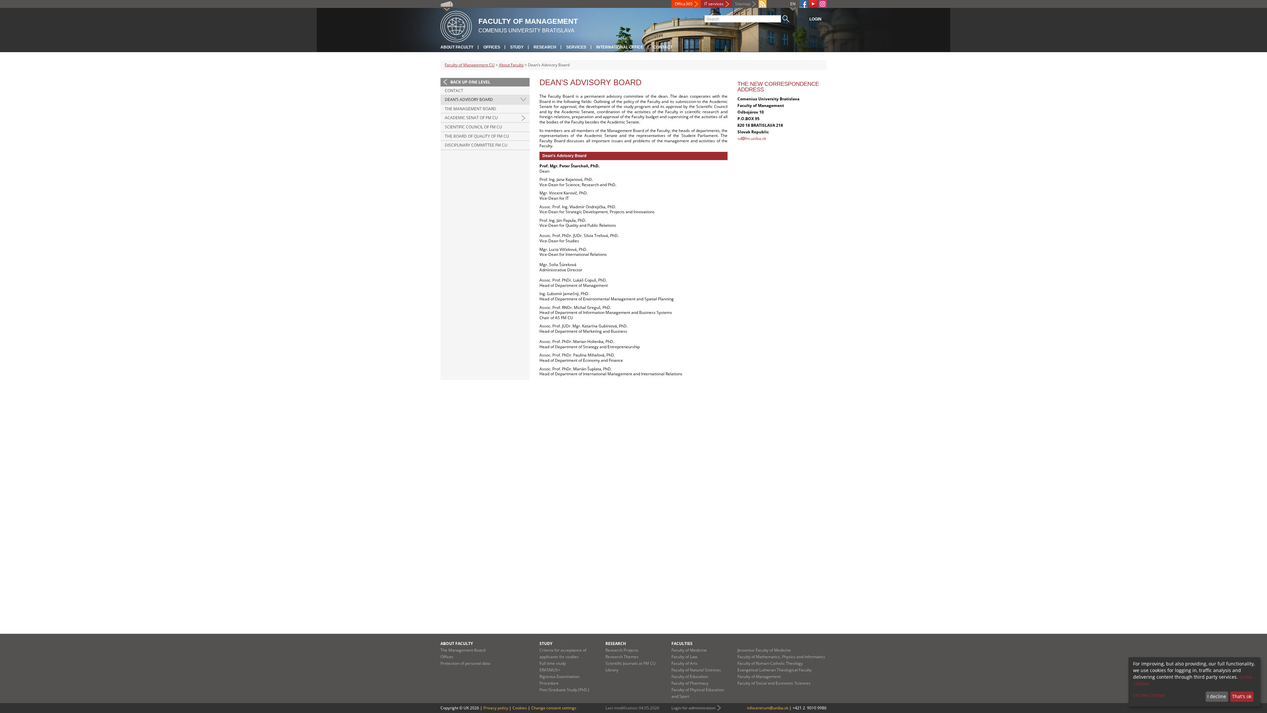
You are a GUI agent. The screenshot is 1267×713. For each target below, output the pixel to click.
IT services (714, 4)
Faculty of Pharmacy (689, 683)
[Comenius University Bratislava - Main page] (456, 25)
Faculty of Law (684, 657)
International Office (619, 47)
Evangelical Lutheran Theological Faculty (774, 670)
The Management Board (470, 109)
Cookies (519, 708)
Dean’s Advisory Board (469, 99)
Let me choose (1149, 695)
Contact (662, 47)
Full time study (552, 663)
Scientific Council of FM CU (473, 127)
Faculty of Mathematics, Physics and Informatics (781, 657)
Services (576, 47)
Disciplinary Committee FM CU (476, 145)
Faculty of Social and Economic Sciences (774, 683)
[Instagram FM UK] (823, 4)
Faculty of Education (689, 676)
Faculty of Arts (684, 663)
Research (545, 47)
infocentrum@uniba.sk (767, 708)
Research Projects (621, 650)
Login (815, 19)
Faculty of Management (759, 676)
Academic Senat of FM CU (471, 117)
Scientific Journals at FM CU (630, 663)
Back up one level (470, 82)
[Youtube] (813, 4)
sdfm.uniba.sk (751, 138)
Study (517, 47)
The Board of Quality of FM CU (477, 136)
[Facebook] (803, 4)
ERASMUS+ (549, 670)
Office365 (684, 4)
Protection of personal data (465, 663)
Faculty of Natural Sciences (696, 670)
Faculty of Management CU (470, 65)
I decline (1216, 696)
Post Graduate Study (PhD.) (564, 690)
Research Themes (621, 657)
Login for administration (693, 708)
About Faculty (456, 47)
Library (611, 670)
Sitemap (742, 4)
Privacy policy (495, 708)
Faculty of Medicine (689, 650)
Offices (491, 47)
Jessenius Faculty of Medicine (764, 650)
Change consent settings (553, 708)
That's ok (1241, 696)
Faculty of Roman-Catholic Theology (770, 663)
